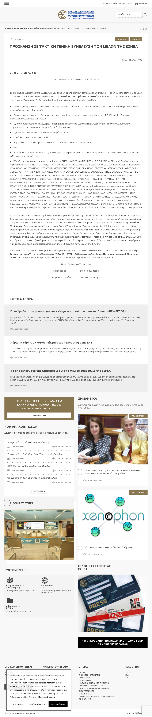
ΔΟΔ (127, 675)
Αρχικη (82, 672)
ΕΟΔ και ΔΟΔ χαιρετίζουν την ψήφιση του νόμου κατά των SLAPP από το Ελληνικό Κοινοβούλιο (111, 472)
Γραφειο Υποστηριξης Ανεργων (94, 688)
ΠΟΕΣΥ (128, 672)
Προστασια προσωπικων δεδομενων (96, 696)
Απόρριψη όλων (37, 704)
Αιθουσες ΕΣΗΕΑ (22, 503)
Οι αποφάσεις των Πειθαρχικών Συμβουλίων (56, 589)
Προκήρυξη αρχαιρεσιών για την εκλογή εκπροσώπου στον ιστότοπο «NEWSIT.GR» (68, 311)
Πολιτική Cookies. (46, 697)
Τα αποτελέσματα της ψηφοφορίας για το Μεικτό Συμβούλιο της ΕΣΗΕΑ (60, 370)
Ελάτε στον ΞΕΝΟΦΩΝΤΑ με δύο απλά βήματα (107, 547)
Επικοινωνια (85, 694)
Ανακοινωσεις (17, 447)
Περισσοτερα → (39, 491)
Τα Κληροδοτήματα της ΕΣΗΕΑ (20, 588)
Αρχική (7, 28)
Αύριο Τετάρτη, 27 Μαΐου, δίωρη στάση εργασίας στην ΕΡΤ (51, 342)
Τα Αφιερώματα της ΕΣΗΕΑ (18, 609)
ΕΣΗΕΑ (76, 14)
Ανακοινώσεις (20, 28)
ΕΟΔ (126, 677)
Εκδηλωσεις (84, 677)
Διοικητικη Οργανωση (89, 675)
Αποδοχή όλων (58, 704)
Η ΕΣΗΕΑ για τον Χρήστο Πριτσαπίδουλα (28, 466)
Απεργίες (34, 28)
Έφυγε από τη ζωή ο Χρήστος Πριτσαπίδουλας (32, 477)
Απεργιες (122, 39)
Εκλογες (136, 39)
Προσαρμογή (18, 704)
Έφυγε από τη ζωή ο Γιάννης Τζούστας (28, 442)
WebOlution (141, 713)
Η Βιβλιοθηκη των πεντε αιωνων (94, 683)
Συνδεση (143, 4)
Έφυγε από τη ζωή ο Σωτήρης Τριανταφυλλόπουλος (35, 454)
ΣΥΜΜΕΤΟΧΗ (39, 415)
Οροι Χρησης (85, 699)
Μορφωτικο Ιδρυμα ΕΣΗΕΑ (91, 686)
